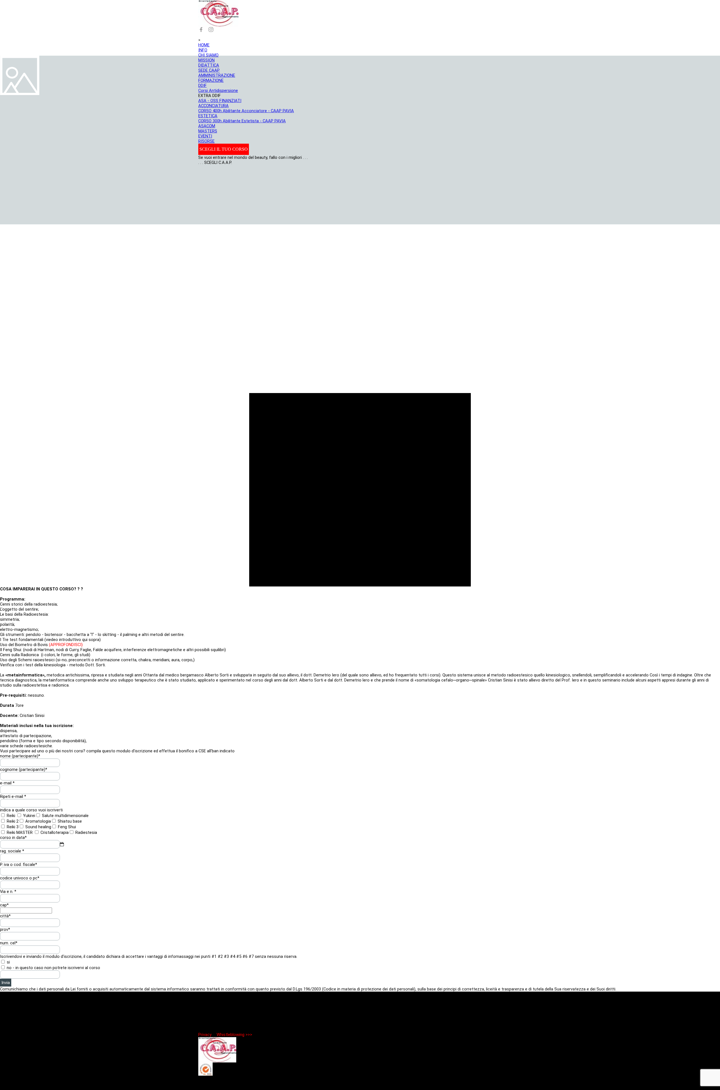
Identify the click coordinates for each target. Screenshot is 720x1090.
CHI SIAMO (208, 55)
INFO (202, 50)
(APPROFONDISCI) (65, 644)
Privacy (205, 1034)
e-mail (7, 783)
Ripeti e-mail (13, 796)
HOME (204, 45)
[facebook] (201, 29)
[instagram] (211, 29)
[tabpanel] (360, 667)
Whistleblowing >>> (234, 1034)
